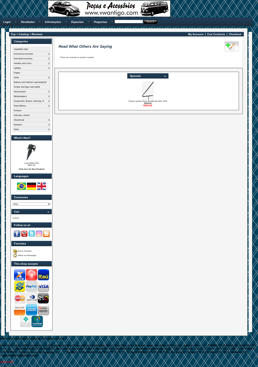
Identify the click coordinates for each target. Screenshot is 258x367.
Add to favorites (25, 251)
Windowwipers (20, 96)
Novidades (28, 21)
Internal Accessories (23, 58)
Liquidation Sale (21, 49)
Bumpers (18, 124)
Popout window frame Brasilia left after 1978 (148, 101)
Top (13, 34)
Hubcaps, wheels (22, 115)
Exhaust (17, 110)
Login (7, 21)
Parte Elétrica (20, 106)
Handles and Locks (23, 63)
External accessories (23, 54)
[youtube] (24, 236)
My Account (195, 34)
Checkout (235, 34)
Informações (53, 21)
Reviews (37, 34)
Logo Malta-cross (31, 163)
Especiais (77, 21)
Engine (17, 73)
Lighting (17, 68)
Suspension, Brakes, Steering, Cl (29, 101)
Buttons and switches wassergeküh (30, 82)
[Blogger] (46, 236)
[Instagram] (39, 236)
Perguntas (100, 21)
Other (16, 129)
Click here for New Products (32, 169)
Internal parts (20, 91)
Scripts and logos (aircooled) (27, 87)
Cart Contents (216, 34)
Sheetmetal (19, 120)
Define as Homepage (27, 255)
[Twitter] (31, 236)
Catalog (24, 34)
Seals (16, 77)
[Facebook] (17, 236)
